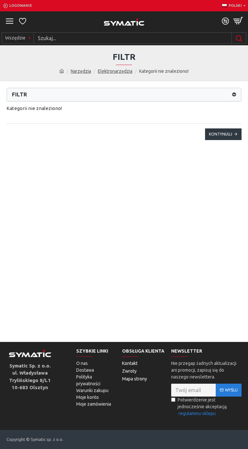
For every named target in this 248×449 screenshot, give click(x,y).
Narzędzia (81, 71)
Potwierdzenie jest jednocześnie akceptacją (202, 406)
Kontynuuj (220, 134)
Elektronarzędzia (115, 71)
